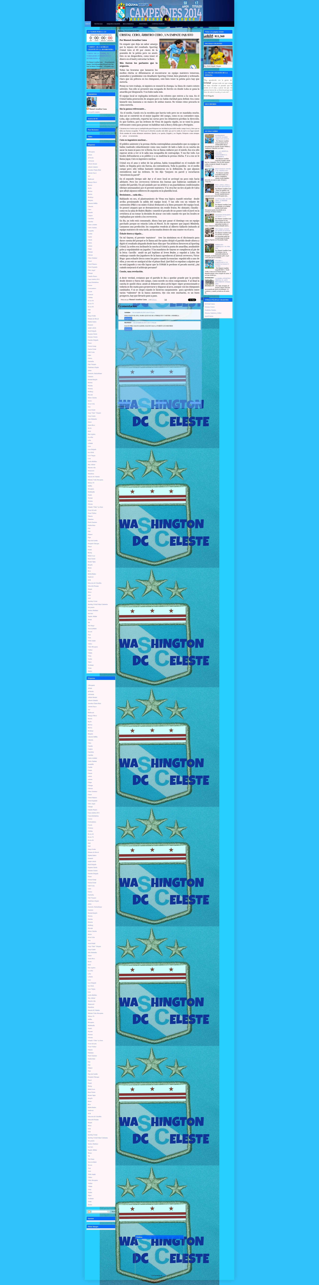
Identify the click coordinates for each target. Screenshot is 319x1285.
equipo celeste (92, 328)
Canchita (90, 222)
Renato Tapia (91, 562)
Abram (90, 155)
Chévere (90, 255)
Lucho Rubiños (92, 461)
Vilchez (90, 650)
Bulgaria (90, 200)
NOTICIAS (98, 24)
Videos (90, 644)
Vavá (89, 638)
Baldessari (91, 179)
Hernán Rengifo (92, 379)
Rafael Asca (91, 556)
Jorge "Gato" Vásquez (94, 413)
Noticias (90, 501)
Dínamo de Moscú (93, 319)
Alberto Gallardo (93, 167)
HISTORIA (143, 24)
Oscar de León (92, 510)
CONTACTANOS (158, 24)
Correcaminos (92, 288)
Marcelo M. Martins (94, 477)
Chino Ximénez (92, 258)
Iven (89, 407)
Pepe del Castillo (93, 540)
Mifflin (90, 486)
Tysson (90, 631)
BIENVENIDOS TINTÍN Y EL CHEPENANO (223, 169)
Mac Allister (91, 464)
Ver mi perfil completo (93, 112)
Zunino (90, 671)
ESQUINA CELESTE (113, 24)
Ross (89, 571)
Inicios (90, 401)
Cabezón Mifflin (92, 203)
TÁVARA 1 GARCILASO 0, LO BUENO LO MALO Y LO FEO (222, 263)
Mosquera (91, 489)
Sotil (89, 598)
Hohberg (90, 392)
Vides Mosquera (93, 647)
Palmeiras (91, 519)
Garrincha (91, 361)
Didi (89, 310)
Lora (89, 458)
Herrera (90, 382)
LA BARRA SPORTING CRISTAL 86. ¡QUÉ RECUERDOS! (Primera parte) (223, 281)
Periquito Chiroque (93, 543)
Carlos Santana (92, 228)
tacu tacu (90, 613)
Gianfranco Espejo (93, 367)
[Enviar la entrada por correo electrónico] (165, 299)
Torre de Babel (92, 628)
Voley (89, 656)
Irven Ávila (91, 404)
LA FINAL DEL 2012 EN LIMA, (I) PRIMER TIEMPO (223, 200)
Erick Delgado (92, 331)
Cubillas (90, 297)
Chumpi (90, 273)
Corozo (90, 285)
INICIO (87, 24)
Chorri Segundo (92, 267)
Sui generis (91, 607)
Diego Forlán (92, 316)
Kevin (89, 428)
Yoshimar (91, 665)
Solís (89, 595)
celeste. (90, 243)
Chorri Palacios (92, 264)
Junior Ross (91, 425)
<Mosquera (91, 152)
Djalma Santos (92, 322)
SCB (89, 580)
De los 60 (91, 300)
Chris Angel (91, 270)
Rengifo (90, 565)
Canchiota (91, 218)
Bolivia (90, 194)
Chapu (90, 249)
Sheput (90, 589)
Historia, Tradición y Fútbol (213, 313)
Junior (90, 422)
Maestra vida (91, 467)
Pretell (90, 550)
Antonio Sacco (92, 173)
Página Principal (161, 403)
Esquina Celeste (92, 334)
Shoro (89, 592)
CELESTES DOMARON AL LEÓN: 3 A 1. (223, 215)
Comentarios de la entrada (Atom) (136, 406)
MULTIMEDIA (128, 24)
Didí (89, 313)
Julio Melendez (92, 419)
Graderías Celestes (210, 310)
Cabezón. (90, 206)
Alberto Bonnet (92, 164)
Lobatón (90, 443)
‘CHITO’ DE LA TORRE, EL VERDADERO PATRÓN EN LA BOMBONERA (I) (99, 56)
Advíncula (91, 161)
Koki (89, 431)
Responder (128, 319)
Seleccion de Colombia (94, 583)
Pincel (89, 546)
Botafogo (90, 197)
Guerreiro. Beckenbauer (95, 373)
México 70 (91, 483)
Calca (89, 209)
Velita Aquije (92, 641)
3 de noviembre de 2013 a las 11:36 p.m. (144, 323)
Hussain (90, 395)
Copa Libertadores (93, 282)
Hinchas (90, 386)
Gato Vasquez (92, 364)
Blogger (164, 1275)
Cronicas (90, 294)
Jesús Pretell (91, 410)
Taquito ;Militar (92, 616)
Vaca (89, 635)
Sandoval (90, 577)
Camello (90, 212)
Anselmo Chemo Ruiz (94, 170)
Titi (89, 622)
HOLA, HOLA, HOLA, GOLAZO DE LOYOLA (222, 185)
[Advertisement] (159, 383)
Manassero (91, 471)
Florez (90, 343)
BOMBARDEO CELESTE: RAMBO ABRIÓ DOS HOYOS (222, 137)
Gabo (89, 355)
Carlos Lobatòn (92, 225)
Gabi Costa (91, 352)
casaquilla (91, 231)
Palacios (90, 516)
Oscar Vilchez (92, 513)
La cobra (90, 437)
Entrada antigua (195, 403)
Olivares (90, 504)
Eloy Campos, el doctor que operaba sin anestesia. (222, 229)
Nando (90, 495)
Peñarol (90, 534)
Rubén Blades (92, 574)
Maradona (91, 474)
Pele (89, 528)
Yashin (90, 659)
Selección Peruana (93, 586)
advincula (90, 158)
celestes (90, 246)
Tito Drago (91, 625)
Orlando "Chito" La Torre (95, 507)
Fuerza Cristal (92, 349)
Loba (89, 440)
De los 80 (91, 307)
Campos (90, 215)
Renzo (90, 568)
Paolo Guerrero (92, 522)
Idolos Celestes (92, 398)
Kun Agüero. (92, 434)
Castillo (90, 234)
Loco (89, 446)
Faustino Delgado (93, 340)
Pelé (89, 531)
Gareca (90, 358)
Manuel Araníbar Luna (98, 109)
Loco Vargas (91, 455)
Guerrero (90, 376)
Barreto (90, 185)
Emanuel (90, 325)
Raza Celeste (91, 559)
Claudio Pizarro (92, 276)
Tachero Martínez (93, 610)
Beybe (90, 188)
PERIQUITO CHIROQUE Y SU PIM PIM (222, 246)
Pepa (89, 537)
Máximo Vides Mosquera (95, 480)
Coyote (90, 291)
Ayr (89, 176)
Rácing (90, 553)
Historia (90, 389)
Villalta (90, 653)
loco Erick (91, 452)
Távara (90, 619)
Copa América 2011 (94, 279)
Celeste (90, 240)
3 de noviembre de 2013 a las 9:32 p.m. (143, 312)
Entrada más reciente (124, 403)
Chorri (90, 261)
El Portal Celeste (210, 304)
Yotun (89, 668)
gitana (89, 370)
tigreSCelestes (209, 316)
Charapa (90, 252)
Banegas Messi (92, 182)
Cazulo (90, 237)
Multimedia (91, 492)
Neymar (90, 498)
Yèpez (89, 662)
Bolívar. (90, 191)
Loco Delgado (92, 449)
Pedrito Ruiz (91, 525)
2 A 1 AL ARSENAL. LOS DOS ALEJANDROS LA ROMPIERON (222, 153)
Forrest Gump (92, 346)
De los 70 (91, 303)
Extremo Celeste (92, 337)
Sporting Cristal (92, 601)
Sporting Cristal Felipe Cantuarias (98, 604)
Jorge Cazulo (92, 416)
